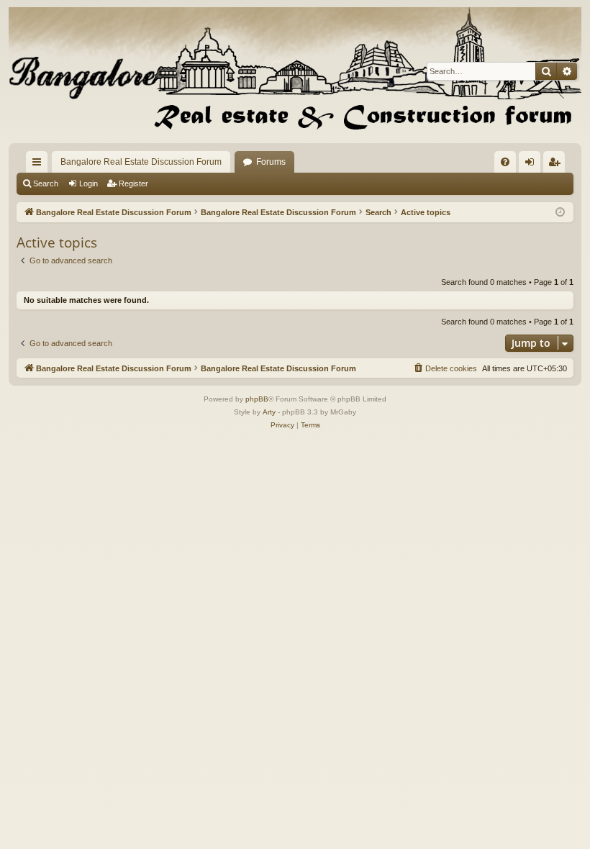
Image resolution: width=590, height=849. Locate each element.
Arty (269, 412)
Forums (271, 162)
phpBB (256, 399)
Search (45, 183)
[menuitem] (505, 162)
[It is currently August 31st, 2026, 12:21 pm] (560, 212)
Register (133, 183)
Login (88, 183)
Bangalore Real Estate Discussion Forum (141, 162)
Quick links (39, 165)
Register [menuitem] (557, 165)
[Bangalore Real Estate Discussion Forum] (295, 71)
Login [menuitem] (532, 165)
